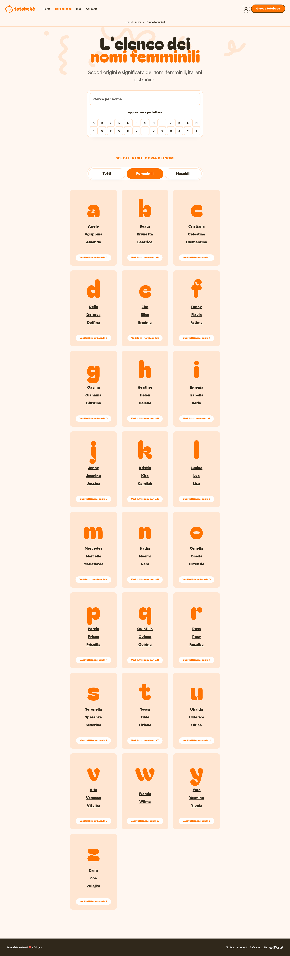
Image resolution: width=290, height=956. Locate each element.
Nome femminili (156, 22)
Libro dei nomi (63, 8)
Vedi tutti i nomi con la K (145, 499)
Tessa (145, 709)
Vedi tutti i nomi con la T (145, 740)
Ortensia (196, 564)
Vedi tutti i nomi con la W (145, 821)
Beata (145, 226)
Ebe (145, 306)
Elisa (145, 314)
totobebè (12, 947)
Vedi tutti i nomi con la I (196, 418)
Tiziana (145, 725)
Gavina (93, 387)
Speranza (93, 717)
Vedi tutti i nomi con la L (196, 499)
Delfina (93, 322)
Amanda (93, 242)
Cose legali (242, 947)
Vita (93, 789)
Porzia (93, 628)
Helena (145, 403)
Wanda (145, 793)
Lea (196, 475)
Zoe (93, 878)
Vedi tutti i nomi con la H (145, 418)
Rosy (196, 636)
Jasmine (93, 475)
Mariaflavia (93, 564)
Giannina (93, 395)
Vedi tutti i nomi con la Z (93, 901)
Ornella (196, 548)
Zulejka (93, 886)
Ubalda (196, 709)
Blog (78, 8)
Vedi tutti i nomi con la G (93, 418)
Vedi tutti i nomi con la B (145, 257)
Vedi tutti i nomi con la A (93, 257)
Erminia (145, 322)
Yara (197, 789)
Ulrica (196, 725)
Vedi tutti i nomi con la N (145, 579)
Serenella (93, 709)
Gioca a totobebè (268, 8)
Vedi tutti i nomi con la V (93, 821)
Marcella (93, 556)
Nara (145, 564)
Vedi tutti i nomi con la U (197, 740)
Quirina (145, 644)
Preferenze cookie (258, 947)
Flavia (196, 314)
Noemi (145, 556)
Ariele (93, 226)
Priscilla (93, 644)
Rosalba (196, 644)
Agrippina (93, 234)
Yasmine (196, 797)
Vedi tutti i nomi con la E (145, 338)
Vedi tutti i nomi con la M (93, 579)
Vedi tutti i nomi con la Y (196, 821)
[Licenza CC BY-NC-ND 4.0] (276, 947)
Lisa (196, 483)
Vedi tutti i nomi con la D (93, 338)
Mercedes (93, 548)
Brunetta (145, 234)
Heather (145, 387)
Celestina (196, 234)
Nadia (145, 548)
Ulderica (196, 717)
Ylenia (196, 805)
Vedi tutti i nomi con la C (197, 257)
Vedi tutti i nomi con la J (93, 499)
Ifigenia (196, 387)
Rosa (196, 628)
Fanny (196, 306)
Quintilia (145, 628)
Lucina (196, 467)
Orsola (196, 556)
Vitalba (93, 805)
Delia (93, 306)
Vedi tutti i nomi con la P (93, 660)
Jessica (93, 483)
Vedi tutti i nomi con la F (196, 338)
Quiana (145, 636)
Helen (145, 395)
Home (47, 8)
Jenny (93, 467)
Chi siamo (91, 8)
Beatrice (145, 242)
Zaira (93, 870)
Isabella (196, 395)
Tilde (145, 717)
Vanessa (93, 797)
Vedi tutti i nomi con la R (196, 660)
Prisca (93, 636)
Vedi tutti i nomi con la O (196, 579)
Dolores (93, 314)
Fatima (196, 322)
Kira (145, 475)
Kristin (145, 467)
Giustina (93, 403)
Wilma (145, 801)
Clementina (196, 242)
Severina (93, 725)
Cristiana (196, 226)
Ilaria (196, 403)
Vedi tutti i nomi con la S (93, 740)
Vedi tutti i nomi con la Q (145, 660)
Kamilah (145, 483)
